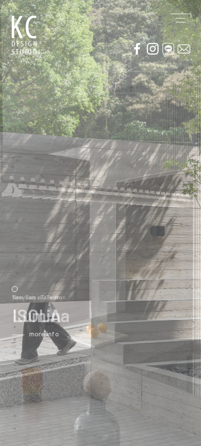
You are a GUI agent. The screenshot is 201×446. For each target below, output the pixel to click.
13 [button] (15, 416)
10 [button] (15, 378)
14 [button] (15, 428)
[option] (100, 223)
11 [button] (15, 390)
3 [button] (15, 289)
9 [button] (15, 365)
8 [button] (15, 352)
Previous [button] (5, 317)
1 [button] (15, 264)
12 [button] (15, 403)
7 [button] (15, 340)
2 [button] (15, 276)
